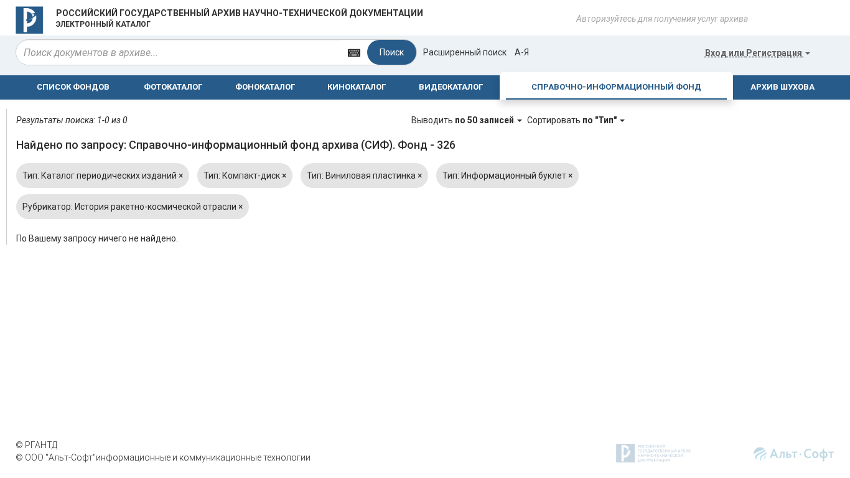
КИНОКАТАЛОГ (356, 86)
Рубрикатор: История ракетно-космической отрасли (132, 207)
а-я (522, 52)
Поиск (392, 52)
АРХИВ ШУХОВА (782, 86)
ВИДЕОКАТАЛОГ (451, 86)
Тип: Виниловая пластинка (364, 175)
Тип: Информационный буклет (507, 175)
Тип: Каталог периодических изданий (102, 175)
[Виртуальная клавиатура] (354, 52)
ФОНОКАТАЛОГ (265, 86)
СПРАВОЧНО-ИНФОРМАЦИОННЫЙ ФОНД (616, 86)
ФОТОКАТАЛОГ (173, 86)
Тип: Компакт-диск (244, 175)
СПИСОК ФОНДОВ (73, 86)
